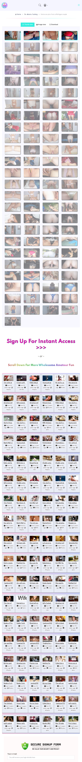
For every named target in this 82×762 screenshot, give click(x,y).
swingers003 (34, 643)
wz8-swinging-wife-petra (13, 723)
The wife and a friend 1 (63, 683)
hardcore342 (47, 623)
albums (29, 14)
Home (19, 14)
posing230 (34, 683)
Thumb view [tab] (28, 24)
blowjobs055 (73, 623)
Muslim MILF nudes (49, 723)
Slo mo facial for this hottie (39, 703)
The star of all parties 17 (12, 603)
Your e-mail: (12, 754)
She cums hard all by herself (13, 543)
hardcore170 (60, 703)
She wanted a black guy (38, 543)
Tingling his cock (48, 643)
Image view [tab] (42, 24)
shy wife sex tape (23, 583)
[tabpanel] (41, 177)
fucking (34, 14)
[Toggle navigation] (79, 5)
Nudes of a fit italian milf (12, 683)
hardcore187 (8, 583)
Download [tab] (54, 24)
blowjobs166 (73, 543)
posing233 (73, 603)
